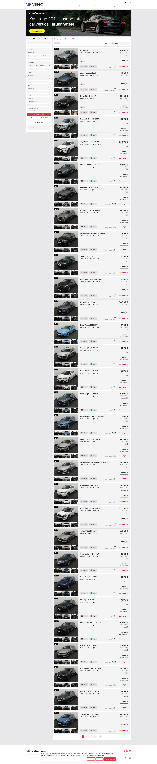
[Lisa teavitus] (49, 127)
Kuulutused (66, 6)
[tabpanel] (39, 76)
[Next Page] (103, 736)
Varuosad (77, 6)
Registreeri (126, 6)
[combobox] (126, 3)
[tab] (28, 38)
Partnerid (93, 6)
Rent (85, 6)
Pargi (93, 66)
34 (100, 736)
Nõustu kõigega (110, 759)
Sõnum (85, 66)
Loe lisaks (91, 759)
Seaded (100, 759)
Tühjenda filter (45, 117)
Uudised (102, 6)
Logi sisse (115, 6)
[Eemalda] (29, 127)
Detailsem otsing (33, 117)
